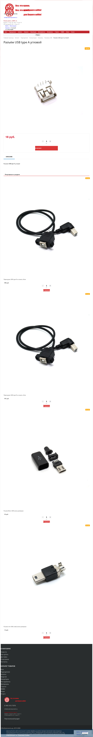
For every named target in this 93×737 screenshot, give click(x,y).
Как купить (4, 654)
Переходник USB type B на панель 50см (15, 279)
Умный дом (33, 32)
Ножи (67, 32)
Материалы (50, 32)
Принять (85, 733)
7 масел (57, 32)
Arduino (20, 32)
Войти (7, 26)
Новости (4, 652)
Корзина (7, 28)
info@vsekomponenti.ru (10, 17)
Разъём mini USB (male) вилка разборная (15, 626)
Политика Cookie (23, 735)
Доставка (4, 657)
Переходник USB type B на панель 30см (15, 395)
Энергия (26, 32)
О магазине (5, 659)
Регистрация (13, 26)
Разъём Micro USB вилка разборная (13, 511)
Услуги (72, 32)
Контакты (4, 662)
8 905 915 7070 (10, 14)
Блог (6, 32)
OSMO (62, 32)
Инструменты (41, 32)
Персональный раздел (12, 719)
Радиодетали (12, 32)
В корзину (46, 290)
